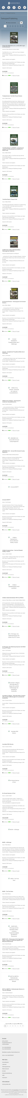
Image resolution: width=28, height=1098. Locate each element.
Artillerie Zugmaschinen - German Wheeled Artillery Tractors (12, 551)
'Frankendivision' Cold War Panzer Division (12, 96)
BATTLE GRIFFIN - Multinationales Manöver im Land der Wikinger (13, 989)
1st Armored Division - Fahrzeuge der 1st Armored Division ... (14, 302)
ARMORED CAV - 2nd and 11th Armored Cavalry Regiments (13, 451)
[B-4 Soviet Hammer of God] (14, 785)
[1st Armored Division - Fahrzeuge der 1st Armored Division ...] (14, 293)
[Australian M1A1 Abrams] (14, 736)
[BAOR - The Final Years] (14, 883)
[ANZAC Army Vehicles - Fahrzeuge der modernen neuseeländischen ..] (14, 392)
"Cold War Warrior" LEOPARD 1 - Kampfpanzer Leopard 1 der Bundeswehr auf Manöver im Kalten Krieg (13, 149)
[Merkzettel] (14, 7)
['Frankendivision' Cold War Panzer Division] (14, 88)
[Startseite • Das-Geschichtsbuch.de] (14, 4)
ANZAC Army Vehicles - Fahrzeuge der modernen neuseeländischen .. (11, 401)
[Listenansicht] (21, 22)
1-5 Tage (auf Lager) (15, 75)
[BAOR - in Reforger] (14, 834)
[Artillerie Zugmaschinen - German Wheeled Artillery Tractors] (14, 542)
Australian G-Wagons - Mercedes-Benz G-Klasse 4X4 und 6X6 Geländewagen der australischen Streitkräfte (13, 697)
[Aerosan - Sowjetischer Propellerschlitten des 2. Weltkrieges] (14, 343)
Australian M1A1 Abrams (7, 744)
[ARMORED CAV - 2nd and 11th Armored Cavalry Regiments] (14, 443)
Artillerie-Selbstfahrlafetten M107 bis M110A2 (13, 597)
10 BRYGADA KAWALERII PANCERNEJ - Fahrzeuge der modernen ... (11, 250)
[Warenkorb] (19, 7)
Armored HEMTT (6, 499)
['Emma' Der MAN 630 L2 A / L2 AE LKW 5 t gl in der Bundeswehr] (14, 37)
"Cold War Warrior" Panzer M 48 (9, 199)
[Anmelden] (8, 7)
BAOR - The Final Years (7, 891)
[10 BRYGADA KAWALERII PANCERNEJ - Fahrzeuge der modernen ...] (14, 242)
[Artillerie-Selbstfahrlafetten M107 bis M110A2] (14, 589)
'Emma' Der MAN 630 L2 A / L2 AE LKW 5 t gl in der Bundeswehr (13, 46)
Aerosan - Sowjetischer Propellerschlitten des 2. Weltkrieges (13, 352)
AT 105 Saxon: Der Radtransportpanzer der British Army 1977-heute (14, 647)
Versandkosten (11, 72)
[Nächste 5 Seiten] (18, 26)
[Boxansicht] (18, 22)
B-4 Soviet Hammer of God (8, 793)
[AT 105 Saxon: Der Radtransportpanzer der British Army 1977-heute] (14, 638)
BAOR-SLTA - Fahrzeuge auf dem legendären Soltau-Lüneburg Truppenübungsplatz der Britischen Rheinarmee (13, 940)
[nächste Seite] (20, 26)
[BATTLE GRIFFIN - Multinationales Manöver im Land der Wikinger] (14, 981)
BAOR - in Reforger (6, 842)
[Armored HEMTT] (14, 491)
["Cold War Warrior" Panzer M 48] (14, 191)
